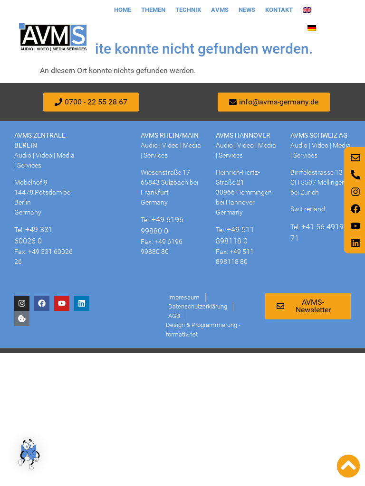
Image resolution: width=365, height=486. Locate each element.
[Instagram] (21, 303)
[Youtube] (61, 303)
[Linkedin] (81, 303)
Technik (188, 9)
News (247, 9)
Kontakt (279, 9)
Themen (153, 9)
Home (122, 9)
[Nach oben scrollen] (348, 466)
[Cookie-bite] (21, 318)
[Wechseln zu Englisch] (307, 10)
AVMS (220, 9)
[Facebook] (41, 303)
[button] (29, 455)
